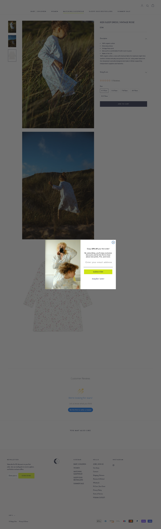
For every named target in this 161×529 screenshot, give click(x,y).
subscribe (98, 272)
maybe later (98, 279)
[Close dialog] (113, 242)
